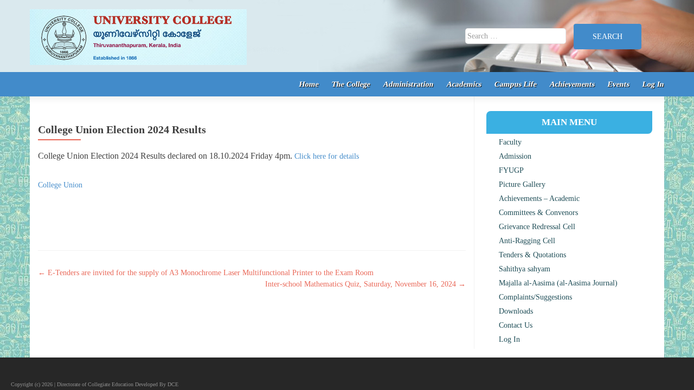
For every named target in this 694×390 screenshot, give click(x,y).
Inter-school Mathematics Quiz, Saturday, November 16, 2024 (365, 284)
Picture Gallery (522, 184)
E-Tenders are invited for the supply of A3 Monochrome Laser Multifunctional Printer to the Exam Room (206, 273)
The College (351, 84)
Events (619, 84)
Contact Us (515, 325)
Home (309, 84)
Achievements (572, 84)
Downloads (516, 311)
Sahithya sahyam (524, 269)
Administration (409, 84)
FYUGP (511, 170)
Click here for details (326, 156)
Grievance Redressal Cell (537, 227)
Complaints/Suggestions (535, 297)
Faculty (510, 142)
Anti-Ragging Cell (527, 241)
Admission (515, 156)
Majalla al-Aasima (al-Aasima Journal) (558, 283)
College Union (60, 185)
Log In (653, 84)
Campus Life (516, 84)
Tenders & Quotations (532, 255)
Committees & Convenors (538, 213)
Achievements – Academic (539, 198)
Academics (464, 84)
